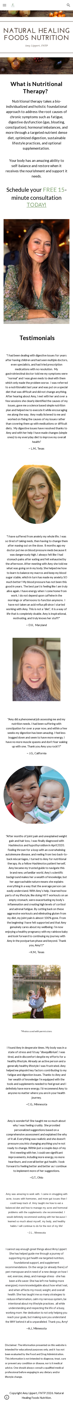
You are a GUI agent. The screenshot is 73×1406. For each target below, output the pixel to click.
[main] (36, 144)
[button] (4, 5)
